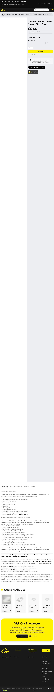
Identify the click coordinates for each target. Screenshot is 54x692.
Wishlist (49, 3)
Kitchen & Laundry (10, 14)
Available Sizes (32, 40)
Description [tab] (4, 486)
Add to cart (40, 51)
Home (3, 14)
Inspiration (45, 3)
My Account (39, 3)
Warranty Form (36, 688)
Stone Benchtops (29, 14)
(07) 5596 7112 (19, 3)
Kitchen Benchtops (19, 14)
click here (19, 513)
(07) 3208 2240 (7, 3)
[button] (32, 54)
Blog (52, 3)
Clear (48, 42)
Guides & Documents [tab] (16, 486)
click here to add (23, 514)
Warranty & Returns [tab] (29, 486)
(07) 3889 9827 (17, 1)
